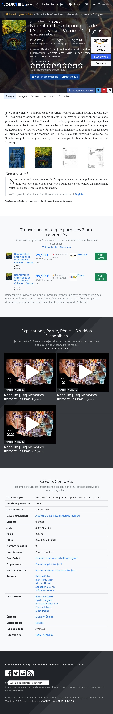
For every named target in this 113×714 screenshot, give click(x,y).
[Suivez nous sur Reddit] (23, 675)
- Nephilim (44, 635)
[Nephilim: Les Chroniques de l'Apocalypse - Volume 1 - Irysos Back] (17, 157)
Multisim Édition (51, 56)
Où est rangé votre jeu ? (48, 564)
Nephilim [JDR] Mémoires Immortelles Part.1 (24, 397)
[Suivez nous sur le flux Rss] (30, 675)
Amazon (82, 254)
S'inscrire (90, 4)
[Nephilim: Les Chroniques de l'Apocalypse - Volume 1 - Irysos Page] (69, 157)
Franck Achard (43, 607)
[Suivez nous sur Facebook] (8, 675)
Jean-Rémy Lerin (66, 49)
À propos (79, 664)
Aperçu (10, 96)
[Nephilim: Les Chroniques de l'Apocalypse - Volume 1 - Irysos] (14, 50)
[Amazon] (73, 261)
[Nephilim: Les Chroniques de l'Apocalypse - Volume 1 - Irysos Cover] (43, 157)
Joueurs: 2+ (37, 40)
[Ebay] (73, 282)
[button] (70, 4)
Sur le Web (65, 96)
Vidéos (35, 96)
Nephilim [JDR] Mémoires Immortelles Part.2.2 (24, 449)
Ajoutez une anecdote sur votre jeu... (55, 570)
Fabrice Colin (48, 49)
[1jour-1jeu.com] (17, 4)
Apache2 (45, 701)
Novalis (39, 622)
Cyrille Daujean (73, 53)
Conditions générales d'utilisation (54, 664)
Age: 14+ (77, 40)
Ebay (80, 275)
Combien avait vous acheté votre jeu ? (56, 558)
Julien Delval (42, 610)
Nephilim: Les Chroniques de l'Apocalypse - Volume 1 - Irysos (66, 28)
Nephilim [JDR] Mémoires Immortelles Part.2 (77, 397)
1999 (32, 34)
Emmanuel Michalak (46, 603)
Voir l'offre (100, 256)
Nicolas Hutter (84, 49)
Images (23, 96)
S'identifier (104, 4)
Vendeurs (49, 96)
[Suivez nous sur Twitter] (16, 675)
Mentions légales (24, 664)
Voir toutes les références (56, 247)
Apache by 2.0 (66, 701)
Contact (9, 664)
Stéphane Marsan (45, 590)
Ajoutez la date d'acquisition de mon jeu (57, 515)
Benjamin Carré (55, 53)
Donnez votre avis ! (45, 34)
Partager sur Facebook (82, 90)
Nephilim (57, 21)
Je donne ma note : (40, 61)
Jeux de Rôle (26, 14)
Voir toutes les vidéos (56, 348)
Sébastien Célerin (45, 586)
